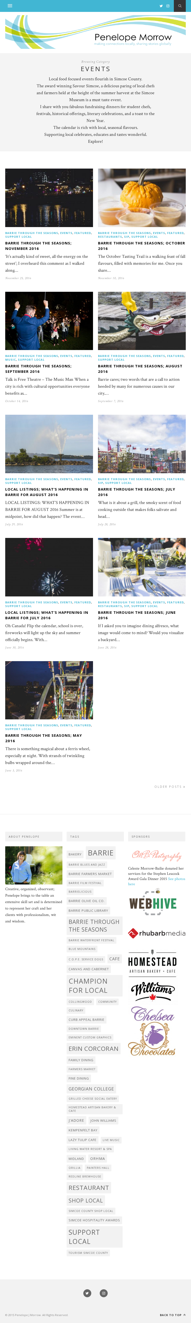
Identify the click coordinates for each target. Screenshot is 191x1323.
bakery (75, 854)
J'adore (76, 1120)
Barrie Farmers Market (90, 874)
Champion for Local (88, 985)
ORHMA (97, 1158)
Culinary (76, 1010)
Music (10, 359)
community (107, 1001)
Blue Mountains (82, 949)
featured (82, 233)
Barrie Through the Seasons (31, 233)
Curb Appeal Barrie (86, 1019)
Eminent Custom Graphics (90, 1037)
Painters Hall (98, 1168)
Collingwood (80, 1001)
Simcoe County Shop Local (91, 1211)
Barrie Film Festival (85, 883)
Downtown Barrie (84, 1028)
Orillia (75, 1168)
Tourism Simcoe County (88, 1253)
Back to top (171, 1315)
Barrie (101, 853)
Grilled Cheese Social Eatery (93, 1098)
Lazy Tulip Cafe (82, 1140)
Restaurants (110, 236)
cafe (114, 959)
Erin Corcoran (94, 1048)
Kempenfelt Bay (83, 1130)
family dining (81, 1060)
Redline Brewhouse (85, 1176)
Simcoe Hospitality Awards (94, 1220)
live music (111, 1140)
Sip (126, 236)
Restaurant (89, 1187)
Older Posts (168, 787)
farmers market (82, 1069)
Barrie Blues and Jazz (87, 864)
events (66, 233)
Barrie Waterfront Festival (91, 940)
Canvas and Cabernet (89, 969)
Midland (76, 1158)
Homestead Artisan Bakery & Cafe (92, 1109)
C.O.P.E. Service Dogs (86, 959)
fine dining (79, 1078)
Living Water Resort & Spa (90, 1149)
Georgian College (91, 1089)
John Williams (103, 1120)
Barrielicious (80, 891)
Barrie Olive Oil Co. (87, 901)
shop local (86, 1200)
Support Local (18, 236)
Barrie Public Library (88, 910)
